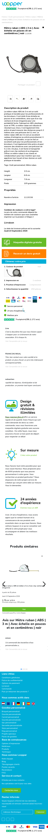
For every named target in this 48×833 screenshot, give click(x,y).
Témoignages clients (11, 764)
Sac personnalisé (9, 722)
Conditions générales (11, 677)
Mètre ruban (31, 17)
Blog (4, 761)
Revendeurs (7, 770)
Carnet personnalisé (10, 717)
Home (4, 17)
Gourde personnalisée (11, 714)
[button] (3, 99)
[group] (24, 64)
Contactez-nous (11, 790)
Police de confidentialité (12, 680)
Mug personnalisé (9, 731)
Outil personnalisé (16, 17)
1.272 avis (36, 8)
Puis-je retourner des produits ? (15, 691)
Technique (6, 752)
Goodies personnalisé (13, 707)
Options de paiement (11, 683)
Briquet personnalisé (11, 711)
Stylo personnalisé (10, 728)
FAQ (4, 772)
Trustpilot (24, 8)
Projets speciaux (9, 734)
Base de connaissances (14, 739)
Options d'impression (11, 743)
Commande (7, 689)
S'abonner (40, 812)
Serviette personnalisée (12, 725)
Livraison (5, 686)
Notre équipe (7, 758)
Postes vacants (8, 767)
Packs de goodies (9, 736)
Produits (5, 749)
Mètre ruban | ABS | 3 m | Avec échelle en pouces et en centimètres (23, 20)
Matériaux (6, 746)
